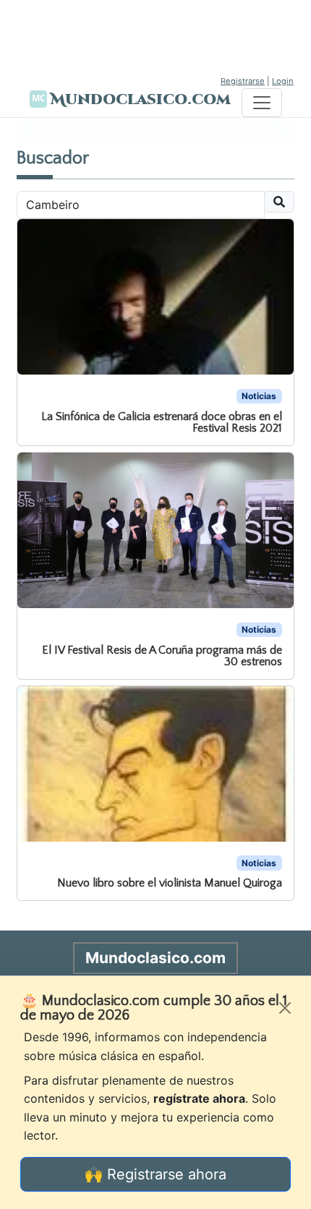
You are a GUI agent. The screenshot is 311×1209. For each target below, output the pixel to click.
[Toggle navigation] (262, 102)
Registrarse (243, 81)
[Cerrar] (285, 1008)
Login (283, 81)
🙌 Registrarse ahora (155, 1174)
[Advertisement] (155, 36)
